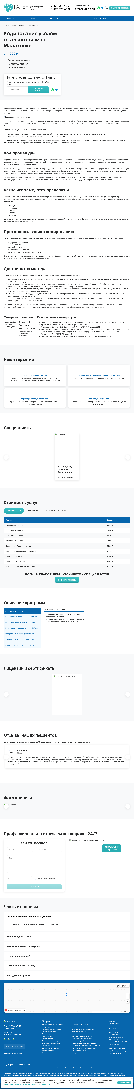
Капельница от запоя (49, 1053)
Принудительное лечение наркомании (84, 1048)
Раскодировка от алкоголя (80, 1053)
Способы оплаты (114, 1023)
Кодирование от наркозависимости (83, 1029)
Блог (75, 19)
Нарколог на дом (47, 1038)
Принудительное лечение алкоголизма (84, 1043)
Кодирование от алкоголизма (51, 1029)
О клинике (9, 19)
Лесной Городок (50, 1068)
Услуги (31, 19)
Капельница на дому (48, 1050)
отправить (34, 887)
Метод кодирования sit (49, 1027)
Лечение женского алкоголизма (82, 1038)
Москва (40, 1068)
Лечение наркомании (49, 1034)
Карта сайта (112, 1028)
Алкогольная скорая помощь (51, 1043)
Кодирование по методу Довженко (53, 1024)
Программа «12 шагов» (79, 1050)
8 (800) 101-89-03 (85, 9)
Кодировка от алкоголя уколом (81, 1034)
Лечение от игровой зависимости (82, 1041)
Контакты (125, 19)
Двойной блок (46, 1046)
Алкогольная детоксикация (50, 1041)
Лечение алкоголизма (49, 1031)
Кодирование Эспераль (79, 1027)
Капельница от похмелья (80, 1024)
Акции (55, 19)
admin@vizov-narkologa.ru (117, 1048)
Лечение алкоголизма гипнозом (82, 1036)
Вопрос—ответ (99, 19)
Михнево (93, 1068)
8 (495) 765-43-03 (61, 5)
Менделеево (84, 1068)
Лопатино (60, 1068)
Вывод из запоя (47, 1036)
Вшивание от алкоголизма (50, 1048)
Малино (75, 1068)
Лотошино (68, 1068)
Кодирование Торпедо (79, 1031)
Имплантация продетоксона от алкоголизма (86, 1046)
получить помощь (120, 8)
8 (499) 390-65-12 (60, 9)
